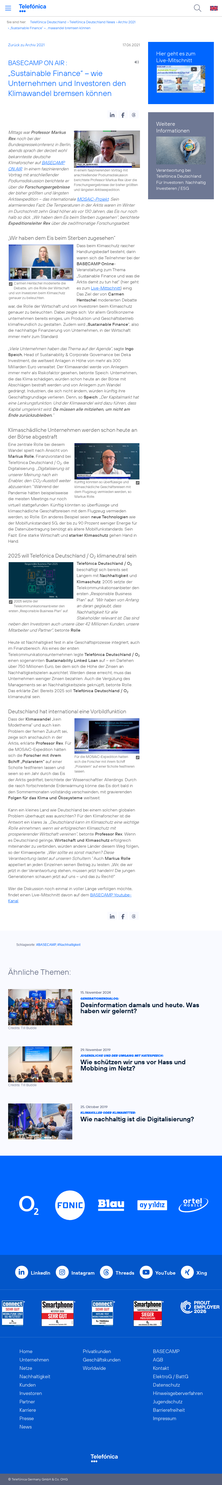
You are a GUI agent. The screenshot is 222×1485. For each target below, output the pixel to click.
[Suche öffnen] (198, 8)
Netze (25, 1368)
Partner (27, 1401)
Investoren (30, 1393)
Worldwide (94, 1368)
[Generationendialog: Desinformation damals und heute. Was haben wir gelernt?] (108, 1009)
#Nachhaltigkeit (68, 945)
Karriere (27, 1410)
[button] (112, 114)
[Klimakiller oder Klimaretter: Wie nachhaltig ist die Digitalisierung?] (108, 1121)
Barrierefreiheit (169, 1410)
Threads (125, 1273)
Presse (26, 1418)
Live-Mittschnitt (105, 288)
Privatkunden (97, 1351)
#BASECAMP (46, 945)
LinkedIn (40, 1273)
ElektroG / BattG (170, 1376)
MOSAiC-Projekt (93, 199)
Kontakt (161, 1368)
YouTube (165, 1273)
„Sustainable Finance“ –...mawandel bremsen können (50, 28)
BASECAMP (166, 1351)
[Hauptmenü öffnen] (8, 8)
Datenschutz (166, 1385)
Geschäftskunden (101, 1360)
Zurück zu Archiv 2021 (26, 44)
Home (25, 1351)
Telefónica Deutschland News (92, 22)
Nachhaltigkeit (34, 1376)
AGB (158, 1360)
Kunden (27, 1385)
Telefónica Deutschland (48, 22)
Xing (202, 1273)
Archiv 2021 (126, 22)
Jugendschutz (167, 1401)
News (25, 1427)
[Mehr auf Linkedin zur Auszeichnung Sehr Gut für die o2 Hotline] (103, 1313)
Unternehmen (34, 1360)
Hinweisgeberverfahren (178, 1393)
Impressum (164, 1418)
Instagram (82, 1273)
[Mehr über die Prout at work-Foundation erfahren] (200, 1313)
